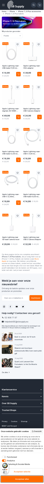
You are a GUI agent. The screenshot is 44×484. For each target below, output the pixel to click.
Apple (4, 261)
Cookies (14, 421)
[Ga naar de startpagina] (15, 4)
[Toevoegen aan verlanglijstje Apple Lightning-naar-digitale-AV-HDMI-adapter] (17, 87)
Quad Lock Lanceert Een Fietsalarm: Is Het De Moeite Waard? (26, 364)
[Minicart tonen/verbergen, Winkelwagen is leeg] (39, 5)
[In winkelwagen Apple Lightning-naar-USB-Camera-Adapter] (39, 117)
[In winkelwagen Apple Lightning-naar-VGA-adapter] (39, 74)
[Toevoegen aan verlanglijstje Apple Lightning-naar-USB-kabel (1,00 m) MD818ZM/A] (17, 44)
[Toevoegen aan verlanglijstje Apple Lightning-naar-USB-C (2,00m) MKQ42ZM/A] (17, 173)
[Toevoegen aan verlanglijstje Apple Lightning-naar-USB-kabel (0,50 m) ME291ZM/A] (38, 173)
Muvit (37, 259)
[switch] (5, 472)
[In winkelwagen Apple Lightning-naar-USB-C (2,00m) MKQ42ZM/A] (18, 202)
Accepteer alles (22, 479)
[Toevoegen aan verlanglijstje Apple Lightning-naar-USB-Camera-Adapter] (38, 87)
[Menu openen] (4, 5)
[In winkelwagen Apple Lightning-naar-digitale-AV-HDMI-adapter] (18, 117)
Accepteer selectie (22, 472)
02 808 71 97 (11, 317)
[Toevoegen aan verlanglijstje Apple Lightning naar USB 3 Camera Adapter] (38, 216)
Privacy (4, 421)
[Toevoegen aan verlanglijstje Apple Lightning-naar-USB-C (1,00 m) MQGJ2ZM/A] (38, 130)
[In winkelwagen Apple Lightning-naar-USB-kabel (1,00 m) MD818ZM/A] (18, 74)
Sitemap (24, 421)
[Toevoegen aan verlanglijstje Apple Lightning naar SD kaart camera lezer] (17, 216)
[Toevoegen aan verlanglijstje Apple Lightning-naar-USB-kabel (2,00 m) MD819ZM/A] (17, 130)
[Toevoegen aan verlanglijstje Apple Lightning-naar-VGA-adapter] (38, 44)
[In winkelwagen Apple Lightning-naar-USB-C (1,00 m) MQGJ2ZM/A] (39, 160)
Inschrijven (35, 298)
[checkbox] (9, 457)
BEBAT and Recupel (9, 426)
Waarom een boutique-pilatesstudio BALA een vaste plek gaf (28, 350)
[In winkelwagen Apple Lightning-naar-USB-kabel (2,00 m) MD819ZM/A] (18, 160)
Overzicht (38, 431)
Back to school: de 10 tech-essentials (25, 338)
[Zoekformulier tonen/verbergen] (33, 5)
